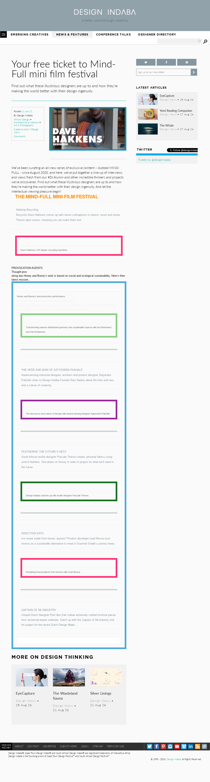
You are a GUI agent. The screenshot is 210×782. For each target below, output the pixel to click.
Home (3, 34)
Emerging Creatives (30, 34)
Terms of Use (115, 746)
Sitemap (98, 746)
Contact (33, 746)
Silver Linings (100, 693)
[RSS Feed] (197, 746)
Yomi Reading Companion (176, 110)
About (19, 746)
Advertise (49, 746)
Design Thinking (67, 657)
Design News (26, 701)
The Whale (166, 125)
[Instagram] (170, 746)
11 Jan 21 (27, 111)
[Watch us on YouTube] (177, 746)
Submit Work (68, 746)
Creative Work (21, 129)
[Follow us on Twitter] (145, 62)
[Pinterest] (163, 746)
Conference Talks (113, 34)
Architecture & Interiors (26, 122)
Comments (19, 136)
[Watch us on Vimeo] (183, 746)
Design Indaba (174, 759)
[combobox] (179, 41)
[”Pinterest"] (186, 62)
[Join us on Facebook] (166, 62)
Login (85, 746)
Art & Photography (24, 125)
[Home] (105, 13)
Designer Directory (157, 34)
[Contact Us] (204, 746)
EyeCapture (25, 693)
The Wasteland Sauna (65, 696)
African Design (22, 119)
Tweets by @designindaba (154, 160)
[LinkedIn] (190, 746)
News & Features (72, 34)
